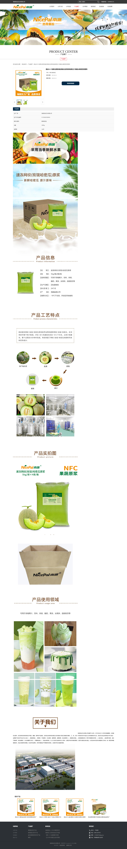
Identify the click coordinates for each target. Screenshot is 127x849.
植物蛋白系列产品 (33, 832)
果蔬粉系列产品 (32, 830)
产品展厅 (76, 6)
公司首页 (51, 6)
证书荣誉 (85, 6)
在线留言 (101, 6)
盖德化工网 (69, 845)
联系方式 (15, 837)
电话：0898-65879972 (96, 832)
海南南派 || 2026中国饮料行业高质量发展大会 (52, 831)
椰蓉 (29, 837)
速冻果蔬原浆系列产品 (34, 835)
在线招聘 (109, 6)
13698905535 (110, 1)
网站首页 (24, 64)
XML (75, 843)
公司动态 (68, 6)
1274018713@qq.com (99, 835)
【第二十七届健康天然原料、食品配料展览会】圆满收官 (52, 835)
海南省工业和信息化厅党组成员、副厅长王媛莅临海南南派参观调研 (52, 833)
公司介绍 (60, 6)
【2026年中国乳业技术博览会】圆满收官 (52, 838)
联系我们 (93, 6)
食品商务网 (62, 845)
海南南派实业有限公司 (55, 843)
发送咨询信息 (70, 83)
